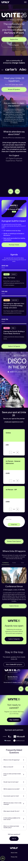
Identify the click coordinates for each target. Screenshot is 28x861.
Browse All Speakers (14, 89)
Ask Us (14, 838)
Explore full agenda (14, 346)
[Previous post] (21, 689)
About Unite (14, 852)
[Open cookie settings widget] (3, 858)
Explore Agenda (14, 45)
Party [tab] (22, 562)
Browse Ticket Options (14, 541)
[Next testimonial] (17, 191)
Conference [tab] (5, 562)
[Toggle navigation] (25, 2)
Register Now (14, 39)
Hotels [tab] (14, 562)
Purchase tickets (14, 245)
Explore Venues (14, 606)
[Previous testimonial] (10, 191)
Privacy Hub (14, 856)
